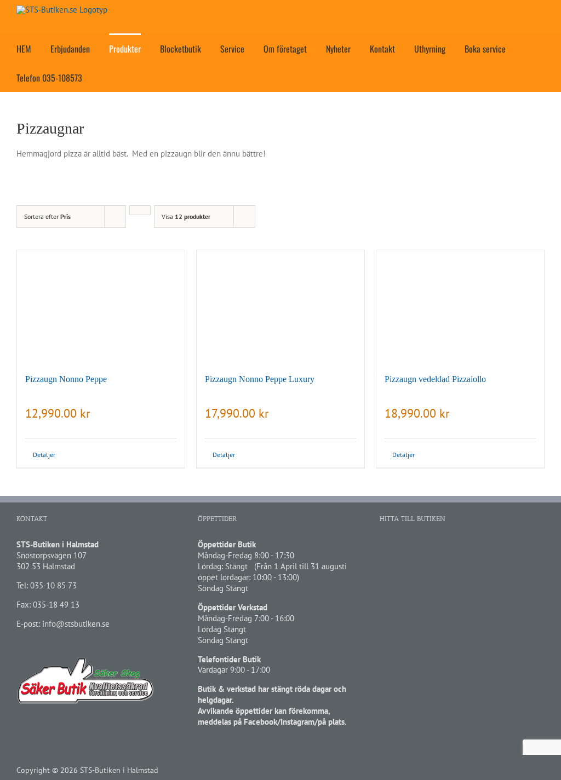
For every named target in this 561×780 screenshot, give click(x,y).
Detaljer (44, 454)
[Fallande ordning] (140, 210)
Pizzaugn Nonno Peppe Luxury (259, 379)
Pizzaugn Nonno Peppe (66, 379)
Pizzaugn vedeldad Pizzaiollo (435, 379)
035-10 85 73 (53, 585)
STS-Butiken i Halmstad (119, 770)
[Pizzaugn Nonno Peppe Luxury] (280, 306)
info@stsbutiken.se (76, 624)
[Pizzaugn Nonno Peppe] (101, 306)
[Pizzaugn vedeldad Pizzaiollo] (460, 306)
